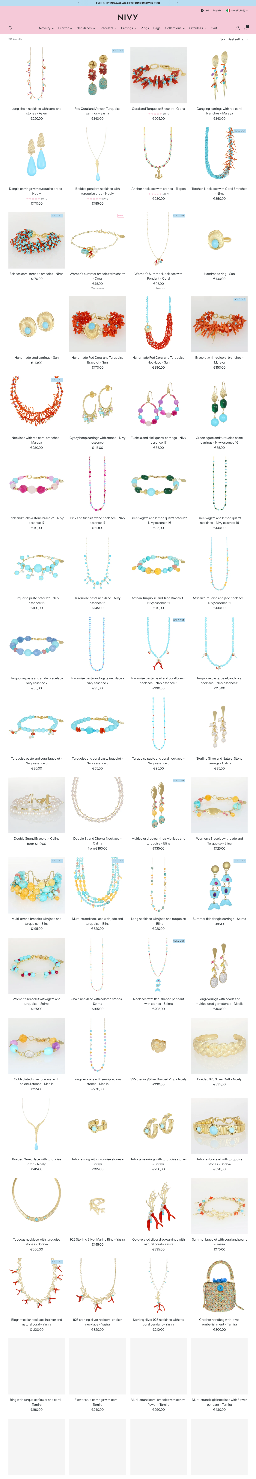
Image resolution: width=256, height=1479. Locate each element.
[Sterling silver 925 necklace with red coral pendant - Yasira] (158, 1286)
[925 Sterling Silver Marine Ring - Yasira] (97, 1206)
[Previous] (78, 3)
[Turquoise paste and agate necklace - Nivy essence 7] (97, 645)
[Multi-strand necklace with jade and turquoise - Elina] (97, 885)
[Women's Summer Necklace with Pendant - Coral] (158, 240)
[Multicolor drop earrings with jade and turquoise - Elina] (158, 805)
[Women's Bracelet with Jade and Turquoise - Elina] (219, 805)
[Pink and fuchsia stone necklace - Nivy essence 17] (97, 484)
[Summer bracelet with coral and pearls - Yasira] (219, 1206)
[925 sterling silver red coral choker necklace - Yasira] (97, 1286)
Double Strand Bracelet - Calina (36, 838)
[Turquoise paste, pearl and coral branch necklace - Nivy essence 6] (158, 645)
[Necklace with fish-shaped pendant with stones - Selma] (158, 966)
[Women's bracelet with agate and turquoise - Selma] (36, 966)
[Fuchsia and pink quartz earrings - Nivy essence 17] (158, 404)
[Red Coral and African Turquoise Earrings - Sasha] (97, 75)
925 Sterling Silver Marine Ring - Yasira (97, 1239)
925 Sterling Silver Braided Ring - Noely (158, 1079)
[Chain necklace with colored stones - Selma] (97, 966)
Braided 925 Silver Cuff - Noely (219, 1079)
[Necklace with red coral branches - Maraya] (36, 404)
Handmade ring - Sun (219, 274)
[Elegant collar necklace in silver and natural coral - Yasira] (36, 1286)
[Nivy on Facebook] (202, 10)
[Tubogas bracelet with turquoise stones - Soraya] (219, 1126)
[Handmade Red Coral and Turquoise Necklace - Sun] (158, 324)
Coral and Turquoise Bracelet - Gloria (158, 109)
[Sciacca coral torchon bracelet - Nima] (36, 240)
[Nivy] (128, 17)
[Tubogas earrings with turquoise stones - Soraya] (158, 1126)
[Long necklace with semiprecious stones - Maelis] (97, 1046)
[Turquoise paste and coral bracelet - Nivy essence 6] (36, 725)
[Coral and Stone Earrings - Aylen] (97, 1447)
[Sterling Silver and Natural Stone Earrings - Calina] (219, 725)
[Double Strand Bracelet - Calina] (36, 805)
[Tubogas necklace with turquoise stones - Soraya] (36, 1206)
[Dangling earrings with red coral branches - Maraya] (219, 75)
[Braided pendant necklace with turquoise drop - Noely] (97, 155)
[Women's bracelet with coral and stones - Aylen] (158, 1447)
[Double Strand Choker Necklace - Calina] (97, 805)
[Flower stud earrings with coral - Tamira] (97, 1366)
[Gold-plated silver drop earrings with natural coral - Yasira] (158, 1206)
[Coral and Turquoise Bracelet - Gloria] (158, 75)
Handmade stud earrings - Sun (37, 357)
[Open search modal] (10, 28)
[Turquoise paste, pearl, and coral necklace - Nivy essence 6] (219, 645)
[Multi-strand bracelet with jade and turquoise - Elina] (36, 885)
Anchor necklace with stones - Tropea (158, 189)
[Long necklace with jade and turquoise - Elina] (158, 885)
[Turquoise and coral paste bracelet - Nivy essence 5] (97, 725)
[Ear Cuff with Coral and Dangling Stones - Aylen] (36, 1447)
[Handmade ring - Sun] (219, 240)
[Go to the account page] (237, 28)
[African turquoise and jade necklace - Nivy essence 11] (219, 565)
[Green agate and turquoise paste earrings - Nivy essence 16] (219, 404)
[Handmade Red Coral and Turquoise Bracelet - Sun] (97, 324)
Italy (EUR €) (238, 10)
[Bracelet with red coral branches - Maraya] (219, 324)
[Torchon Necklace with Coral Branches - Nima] (219, 155)
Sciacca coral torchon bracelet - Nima (37, 274)
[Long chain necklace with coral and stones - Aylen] (36, 75)
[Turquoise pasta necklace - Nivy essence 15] (97, 565)
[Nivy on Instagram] (207, 10)
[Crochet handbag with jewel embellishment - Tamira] (219, 1286)
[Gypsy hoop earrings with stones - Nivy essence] (97, 404)
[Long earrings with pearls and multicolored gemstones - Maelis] (219, 966)
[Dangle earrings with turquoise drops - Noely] (36, 155)
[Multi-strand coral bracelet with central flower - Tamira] (158, 1366)
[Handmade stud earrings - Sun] (36, 324)
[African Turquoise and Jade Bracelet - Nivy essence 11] (158, 565)
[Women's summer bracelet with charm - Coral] (97, 240)
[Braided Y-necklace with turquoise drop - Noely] (36, 1126)
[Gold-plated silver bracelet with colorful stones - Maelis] (36, 1046)
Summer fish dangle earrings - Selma (219, 919)
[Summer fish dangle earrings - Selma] (219, 885)
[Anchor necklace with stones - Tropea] (158, 155)
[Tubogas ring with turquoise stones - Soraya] (97, 1126)
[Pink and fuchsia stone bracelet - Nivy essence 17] (36, 484)
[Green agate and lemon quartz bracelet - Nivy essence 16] (158, 484)
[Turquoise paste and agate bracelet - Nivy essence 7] (36, 645)
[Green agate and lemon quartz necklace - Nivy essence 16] (219, 484)
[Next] (178, 3)
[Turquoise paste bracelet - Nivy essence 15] (36, 565)
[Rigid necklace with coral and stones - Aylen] (219, 1447)
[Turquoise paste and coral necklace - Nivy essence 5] (158, 725)
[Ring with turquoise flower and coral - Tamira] (36, 1366)
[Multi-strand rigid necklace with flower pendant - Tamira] (219, 1366)
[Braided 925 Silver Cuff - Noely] (219, 1046)
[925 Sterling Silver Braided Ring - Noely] (158, 1046)
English (217, 10)
